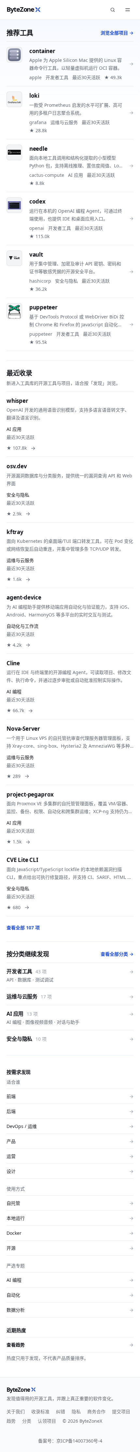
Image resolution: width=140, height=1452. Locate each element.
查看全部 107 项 (23, 927)
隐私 (76, 1411)
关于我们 (16, 1411)
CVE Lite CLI (22, 860)
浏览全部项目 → (117, 33)
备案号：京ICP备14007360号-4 (70, 1441)
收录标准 (40, 1411)
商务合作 (96, 1411)
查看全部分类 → (117, 954)
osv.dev (17, 466)
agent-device (24, 597)
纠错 (60, 1411)
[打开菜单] (127, 10)
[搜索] (113, 10)
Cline (13, 663)
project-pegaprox (30, 794)
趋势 (11, 1421)
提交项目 (121, 1411)
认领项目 (47, 1421)
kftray (15, 532)
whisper (17, 400)
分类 (26, 1421)
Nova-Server (23, 728)
